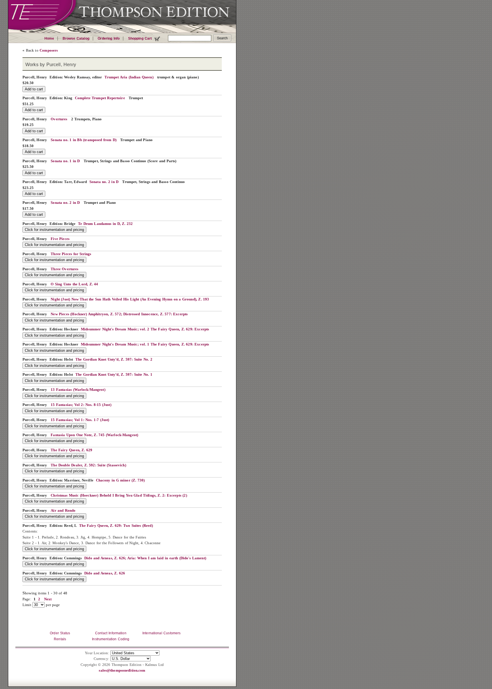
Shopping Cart (140, 38)
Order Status (60, 633)
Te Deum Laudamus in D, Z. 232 (105, 224)
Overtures (59, 119)
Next (48, 599)
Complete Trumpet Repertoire (100, 98)
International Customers (161, 633)
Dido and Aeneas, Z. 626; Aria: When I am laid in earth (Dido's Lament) (145, 558)
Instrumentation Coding (110, 639)
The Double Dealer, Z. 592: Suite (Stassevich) (88, 465)
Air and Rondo (63, 511)
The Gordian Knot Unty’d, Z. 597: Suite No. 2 (113, 359)
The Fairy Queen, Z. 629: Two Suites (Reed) (116, 526)
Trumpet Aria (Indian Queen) (128, 77)
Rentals (60, 639)
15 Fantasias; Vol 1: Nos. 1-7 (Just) (80, 420)
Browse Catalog (76, 38)
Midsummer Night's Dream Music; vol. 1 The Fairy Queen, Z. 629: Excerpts (145, 344)
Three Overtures (64, 269)
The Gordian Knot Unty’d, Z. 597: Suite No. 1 (113, 375)
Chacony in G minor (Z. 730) (120, 480)
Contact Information (110, 633)
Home (49, 38)
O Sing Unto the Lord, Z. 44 (74, 284)
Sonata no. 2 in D (103, 182)
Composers (49, 50)
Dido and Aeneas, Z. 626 (104, 573)
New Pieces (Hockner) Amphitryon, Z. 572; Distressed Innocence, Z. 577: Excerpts (119, 314)
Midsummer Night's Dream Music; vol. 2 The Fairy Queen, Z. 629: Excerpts (145, 329)
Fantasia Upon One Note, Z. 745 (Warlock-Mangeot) (94, 435)
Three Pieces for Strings (71, 254)
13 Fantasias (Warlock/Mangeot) (78, 390)
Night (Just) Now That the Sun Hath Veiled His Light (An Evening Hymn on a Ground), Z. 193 (130, 299)
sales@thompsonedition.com (122, 670)
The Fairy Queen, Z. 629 (71, 450)
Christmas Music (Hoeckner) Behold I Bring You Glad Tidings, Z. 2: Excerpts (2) (119, 495)
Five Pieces (60, 239)
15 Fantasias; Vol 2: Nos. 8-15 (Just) (81, 405)
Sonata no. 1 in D (65, 161)
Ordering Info (109, 38)
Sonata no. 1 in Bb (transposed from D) (83, 140)
